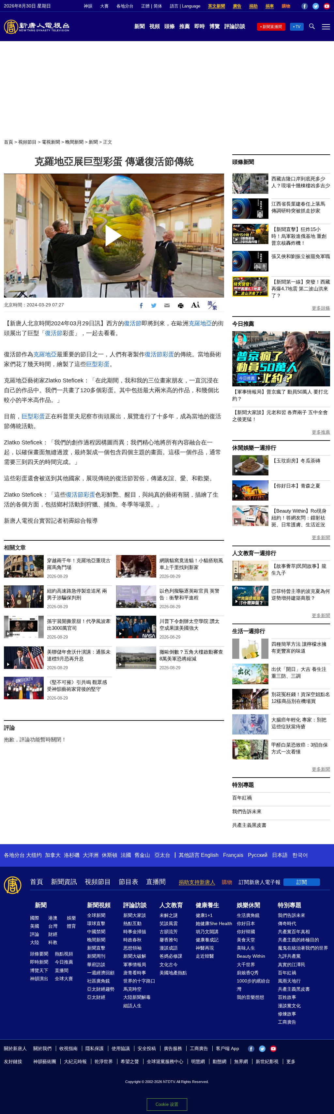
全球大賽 (64, 978)
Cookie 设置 (167, 1104)
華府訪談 (96, 964)
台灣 (52, 926)
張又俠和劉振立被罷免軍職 (300, 256)
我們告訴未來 (247, 811)
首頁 (8, 142)
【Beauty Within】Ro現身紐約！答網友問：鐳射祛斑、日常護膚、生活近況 (298, 517)
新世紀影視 (267, 1061)
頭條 (169, 26)
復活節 (133, 323)
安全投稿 (147, 1048)
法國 (126, 855)
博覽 (214, 26)
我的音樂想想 (250, 997)
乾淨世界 (104, 1061)
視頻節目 (27, 142)
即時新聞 (39, 962)
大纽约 (34, 855)
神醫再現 (205, 948)
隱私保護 (94, 1048)
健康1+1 (204, 915)
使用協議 (121, 1048)
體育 (71, 926)
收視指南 (68, 1048)
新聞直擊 (96, 948)
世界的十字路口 (139, 980)
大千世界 (246, 964)
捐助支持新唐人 (197, 882)
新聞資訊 (64, 881)
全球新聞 (96, 915)
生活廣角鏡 (248, 915)
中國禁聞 (96, 931)
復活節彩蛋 (159, 354)
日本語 (280, 855)
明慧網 (198, 1061)
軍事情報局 (134, 964)
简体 (158, 6)
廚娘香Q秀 (248, 972)
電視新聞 (51, 142)
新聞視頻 (99, 905)
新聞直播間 (272, 26)
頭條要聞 (39, 953)
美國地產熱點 (173, 972)
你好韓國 (246, 931)
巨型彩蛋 (98, 364)
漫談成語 (168, 948)
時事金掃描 (134, 931)
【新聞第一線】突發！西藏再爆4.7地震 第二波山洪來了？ (300, 288)
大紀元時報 (75, 1061)
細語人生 (132, 1005)
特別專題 (243, 785)
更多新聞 (321, 537)
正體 (145, 6)
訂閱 (301, 882)
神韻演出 (39, 978)
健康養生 (207, 905)
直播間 (156, 881)
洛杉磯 (72, 855)
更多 (291, 1061)
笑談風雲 (168, 923)
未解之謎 (168, 915)
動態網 (219, 1061)
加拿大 (53, 855)
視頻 (154, 26)
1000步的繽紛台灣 (253, 985)
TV (298, 26)
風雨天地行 (289, 980)
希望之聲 (130, 1061)
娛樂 (71, 918)
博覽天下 (39, 970)
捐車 (270, 6)
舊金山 (142, 855)
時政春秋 (132, 939)
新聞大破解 (134, 956)
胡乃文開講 (207, 931)
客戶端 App (227, 1048)
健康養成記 (207, 939)
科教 (52, 942)
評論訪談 (234, 26)
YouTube (327, 6)
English (210, 855)
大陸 (34, 942)
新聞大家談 (134, 915)
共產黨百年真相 (294, 931)
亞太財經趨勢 (100, 989)
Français (233, 855)
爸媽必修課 (170, 956)
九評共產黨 (289, 956)
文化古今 (168, 964)
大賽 (104, 6)
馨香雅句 (168, 939)
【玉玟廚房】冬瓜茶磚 (295, 460)
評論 (34, 934)
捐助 (253, 6)
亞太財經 (96, 997)
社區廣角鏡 (98, 980)
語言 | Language (185, 6)
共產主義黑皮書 (249, 825)
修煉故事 (287, 1013)
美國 (34, 926)
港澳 (52, 918)
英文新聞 (216, 6)
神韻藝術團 (44, 1061)
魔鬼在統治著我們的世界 (303, 948)
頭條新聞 (243, 162)
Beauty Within (251, 956)
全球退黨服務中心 (165, 1061)
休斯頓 (109, 855)
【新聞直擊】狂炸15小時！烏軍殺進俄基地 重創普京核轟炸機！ (298, 236)
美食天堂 (246, 939)
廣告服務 (173, 1048)
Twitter (315, 6)
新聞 (139, 26)
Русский (257, 855)
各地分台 (124, 6)
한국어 (300, 855)
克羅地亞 (200, 323)
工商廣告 (287, 1022)
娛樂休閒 (248, 905)
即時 (199, 26)
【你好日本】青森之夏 (295, 485)
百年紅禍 (242, 797)
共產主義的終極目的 (298, 939)
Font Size (195, 304)
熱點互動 (132, 923)
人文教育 (171, 905)
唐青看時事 (134, 972)
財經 (52, 934)
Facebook (304, 6)
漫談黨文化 (289, 1005)
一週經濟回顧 (100, 972)
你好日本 (246, 923)
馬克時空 (132, 989)
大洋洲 (91, 855)
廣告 (237, 6)
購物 (286, 6)
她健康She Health (214, 923)
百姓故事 (287, 997)
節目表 (128, 881)
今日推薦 (243, 324)
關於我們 (42, 1048)
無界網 (241, 1061)
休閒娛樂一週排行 (254, 448)
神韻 (88, 6)
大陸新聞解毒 (137, 997)
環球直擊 (96, 923)
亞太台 (162, 855)
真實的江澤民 (291, 964)
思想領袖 (132, 948)
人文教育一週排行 (254, 553)
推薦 (184, 26)
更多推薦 (321, 432)
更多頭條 (321, 308)
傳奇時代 (287, 923)
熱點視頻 (64, 953)
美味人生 (246, 948)
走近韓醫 (205, 956)
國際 (34, 918)
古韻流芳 (168, 931)
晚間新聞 (74, 142)
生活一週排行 (248, 631)
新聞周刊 (96, 956)
